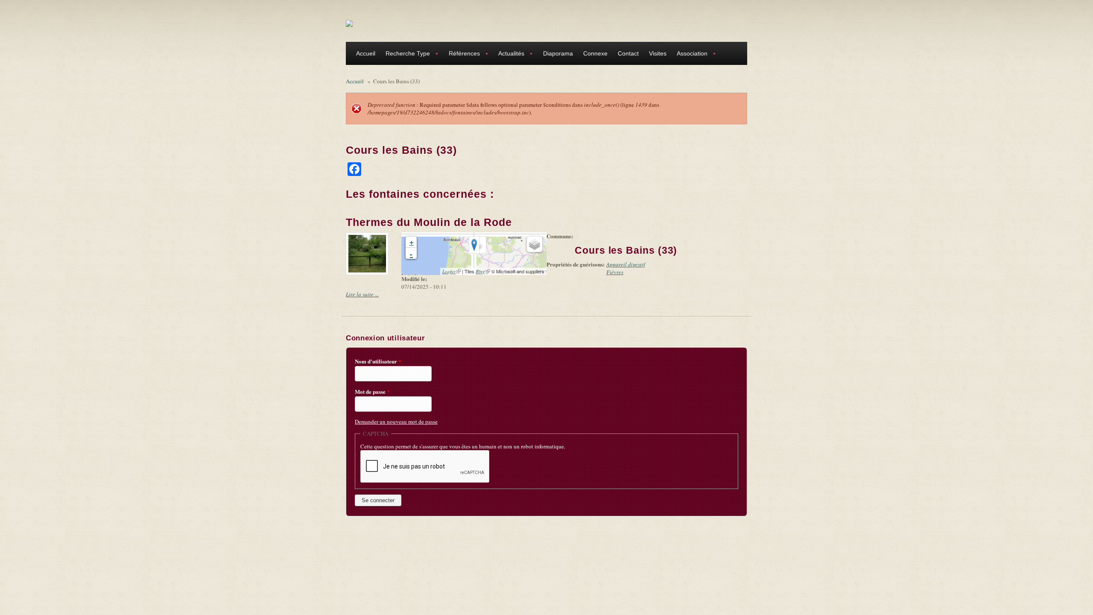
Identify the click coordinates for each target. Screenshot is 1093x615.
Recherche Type (405, 54)
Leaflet (451, 271)
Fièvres (614, 272)
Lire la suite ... (362, 294)
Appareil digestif (625, 264)
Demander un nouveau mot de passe (396, 421)
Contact (628, 53)
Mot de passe (372, 391)
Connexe (595, 53)
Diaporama (558, 53)
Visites (657, 53)
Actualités (508, 54)
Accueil (365, 53)
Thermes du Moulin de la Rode (429, 222)
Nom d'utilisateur (378, 361)
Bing (483, 271)
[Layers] (534, 244)
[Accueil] (349, 23)
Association (689, 54)
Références (462, 54)
